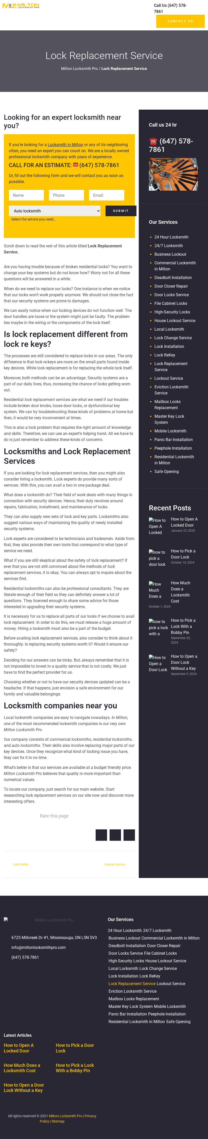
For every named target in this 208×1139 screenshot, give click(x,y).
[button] (139, 15)
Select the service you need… (33, 219)
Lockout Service (168, 378)
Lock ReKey (164, 355)
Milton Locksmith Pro (79, 68)
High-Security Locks (172, 312)
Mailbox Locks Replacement (134, 998)
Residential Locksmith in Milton (137, 1021)
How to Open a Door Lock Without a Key (24, 1087)
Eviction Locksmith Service (133, 991)
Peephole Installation (173, 448)
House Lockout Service (174, 320)
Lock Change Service (173, 337)
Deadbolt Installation (173, 277)
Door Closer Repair (171, 286)
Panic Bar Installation (173, 439)
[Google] (10, 972)
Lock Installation (169, 346)
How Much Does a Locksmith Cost (22, 1068)
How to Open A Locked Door (19, 1048)
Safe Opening (166, 471)
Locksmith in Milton (65, 144)
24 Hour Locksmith (171, 237)
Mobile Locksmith (170, 431)
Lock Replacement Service (132, 983)
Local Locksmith (169, 329)
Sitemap (57, 1121)
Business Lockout (170, 254)
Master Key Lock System (131, 1006)
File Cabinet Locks (170, 303)
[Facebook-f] (24, 972)
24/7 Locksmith (168, 245)
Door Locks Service (171, 294)
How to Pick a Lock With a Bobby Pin (75, 1068)
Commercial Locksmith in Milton (171, 938)
